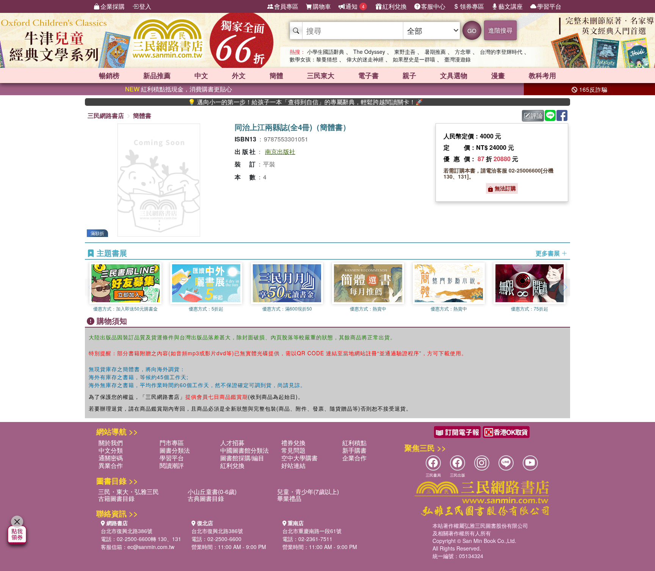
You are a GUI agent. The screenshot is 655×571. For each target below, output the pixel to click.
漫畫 (498, 75)
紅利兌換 (394, 6)
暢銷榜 (109, 75)
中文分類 (111, 450)
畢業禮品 (289, 498)
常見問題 (293, 450)
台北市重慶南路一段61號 (312, 531)
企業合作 (354, 457)
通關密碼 (111, 457)
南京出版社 (280, 151)
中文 (201, 75)
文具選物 (453, 75)
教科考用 (542, 75)
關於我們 (111, 442)
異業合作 (111, 465)
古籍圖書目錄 (116, 498)
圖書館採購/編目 (242, 457)
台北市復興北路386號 (126, 531)
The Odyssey (369, 51)
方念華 (463, 51)
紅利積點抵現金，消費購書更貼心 (178, 89)
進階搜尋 (500, 30)
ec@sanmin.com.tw (150, 547)
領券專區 (472, 6)
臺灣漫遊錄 (457, 59)
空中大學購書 (299, 457)
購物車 (322, 6)
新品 (157, 75)
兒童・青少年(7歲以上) (308, 491)
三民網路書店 (106, 115)
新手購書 (354, 450)
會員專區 (286, 6)
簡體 (276, 75)
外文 (239, 75)
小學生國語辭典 (325, 51)
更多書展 (548, 253)
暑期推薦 (435, 51)
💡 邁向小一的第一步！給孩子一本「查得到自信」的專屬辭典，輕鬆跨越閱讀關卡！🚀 (288, 102)
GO (471, 31)
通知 (355, 6)
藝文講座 (510, 6)
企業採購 (112, 6)
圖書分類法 (175, 450)
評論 (537, 115)
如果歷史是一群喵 (414, 59)
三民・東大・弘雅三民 (128, 491)
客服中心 (433, 6)
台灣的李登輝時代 (501, 51)
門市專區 (172, 442)
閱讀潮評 (172, 465)
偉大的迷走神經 (365, 59)
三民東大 (320, 75)
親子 (409, 75)
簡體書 (142, 115)
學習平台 (549, 6)
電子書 (368, 75)
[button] (564, 287)
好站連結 (293, 465)
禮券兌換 (293, 442)
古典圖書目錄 (206, 498)
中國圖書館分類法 (244, 450)
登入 (145, 6)
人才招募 (232, 442)
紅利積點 (354, 442)
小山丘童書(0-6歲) (212, 491)
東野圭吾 (404, 51)
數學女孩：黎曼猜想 (313, 59)
